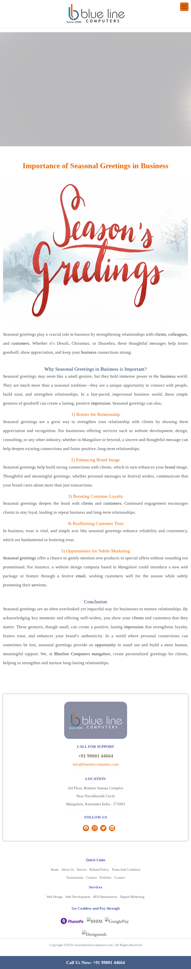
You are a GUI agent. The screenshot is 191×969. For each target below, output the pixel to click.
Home (55, 869)
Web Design (55, 897)
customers (20, 343)
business (88, 352)
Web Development (77, 897)
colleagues (177, 334)
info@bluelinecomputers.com (96, 764)
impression (100, 403)
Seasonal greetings (19, 558)
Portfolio (105, 877)
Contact (119, 877)
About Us (67, 869)
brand (170, 467)
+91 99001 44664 (95, 756)
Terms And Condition (126, 869)
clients (160, 334)
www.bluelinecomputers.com (93, 945)
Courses (91, 877)
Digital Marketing (132, 897)
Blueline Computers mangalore (82, 653)
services (39, 585)
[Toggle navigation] (184, 6)
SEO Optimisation (105, 897)
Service (82, 869)
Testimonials (74, 877)
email (81, 576)
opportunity (105, 645)
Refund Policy (99, 869)
